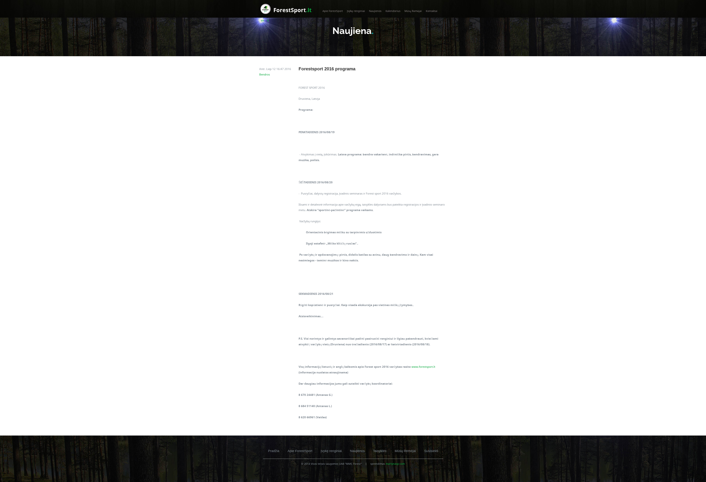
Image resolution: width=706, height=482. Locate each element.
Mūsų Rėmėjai (413, 11)
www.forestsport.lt (423, 366)
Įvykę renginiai (356, 11)
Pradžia (273, 451)
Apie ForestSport (332, 11)
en (262, 20)
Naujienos (375, 11)
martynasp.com (395, 463)
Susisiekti (431, 451)
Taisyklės (379, 451)
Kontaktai (431, 11)
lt (268, 20)
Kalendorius (393, 11)
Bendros (264, 74)
